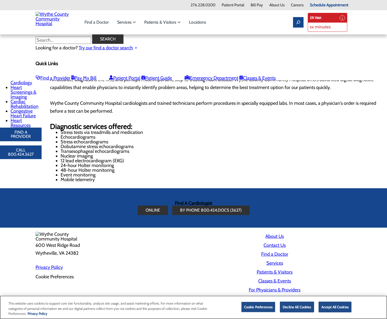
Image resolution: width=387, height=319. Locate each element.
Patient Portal (233, 5)
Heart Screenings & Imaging (23, 92)
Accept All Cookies (335, 307)
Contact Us (275, 245)
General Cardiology (21, 80)
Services (125, 22)
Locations (197, 22)
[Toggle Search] (298, 22)
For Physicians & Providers (274, 289)
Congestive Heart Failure (23, 113)
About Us (277, 5)
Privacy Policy (49, 267)
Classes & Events (259, 78)
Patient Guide (158, 78)
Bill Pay (257, 5)
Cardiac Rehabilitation (24, 104)
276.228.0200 (203, 5)
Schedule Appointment (329, 5)
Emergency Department (214, 78)
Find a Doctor (97, 22)
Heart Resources (21, 123)
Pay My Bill (85, 78)
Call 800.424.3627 (21, 152)
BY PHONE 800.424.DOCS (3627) (211, 210)
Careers (297, 5)
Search (108, 38)
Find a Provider (55, 78)
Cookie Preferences (258, 307)
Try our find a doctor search (106, 48)
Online (153, 210)
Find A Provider (21, 134)
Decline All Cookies (297, 307)
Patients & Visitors (160, 22)
